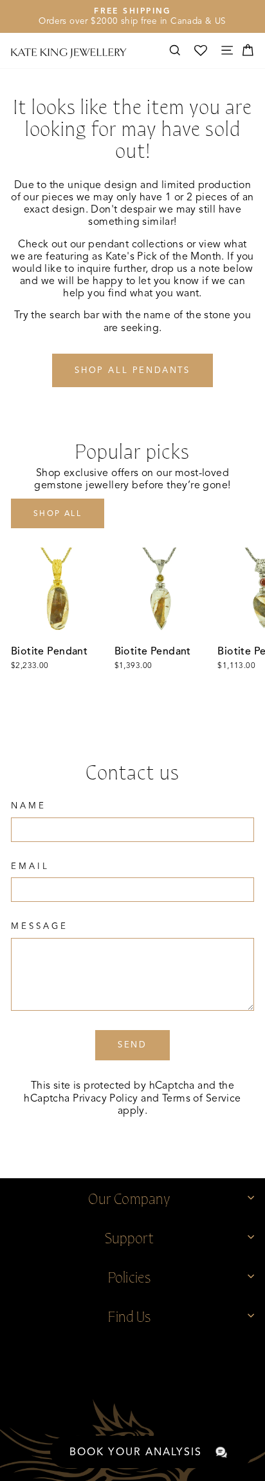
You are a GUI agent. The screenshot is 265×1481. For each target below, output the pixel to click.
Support (129, 1237)
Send (132, 1045)
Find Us (129, 1315)
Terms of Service (201, 1098)
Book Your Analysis (135, 1452)
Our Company (129, 1197)
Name (28, 806)
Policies (129, 1276)
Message (39, 926)
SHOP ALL (57, 513)
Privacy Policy (105, 1098)
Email (30, 866)
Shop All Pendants (132, 370)
